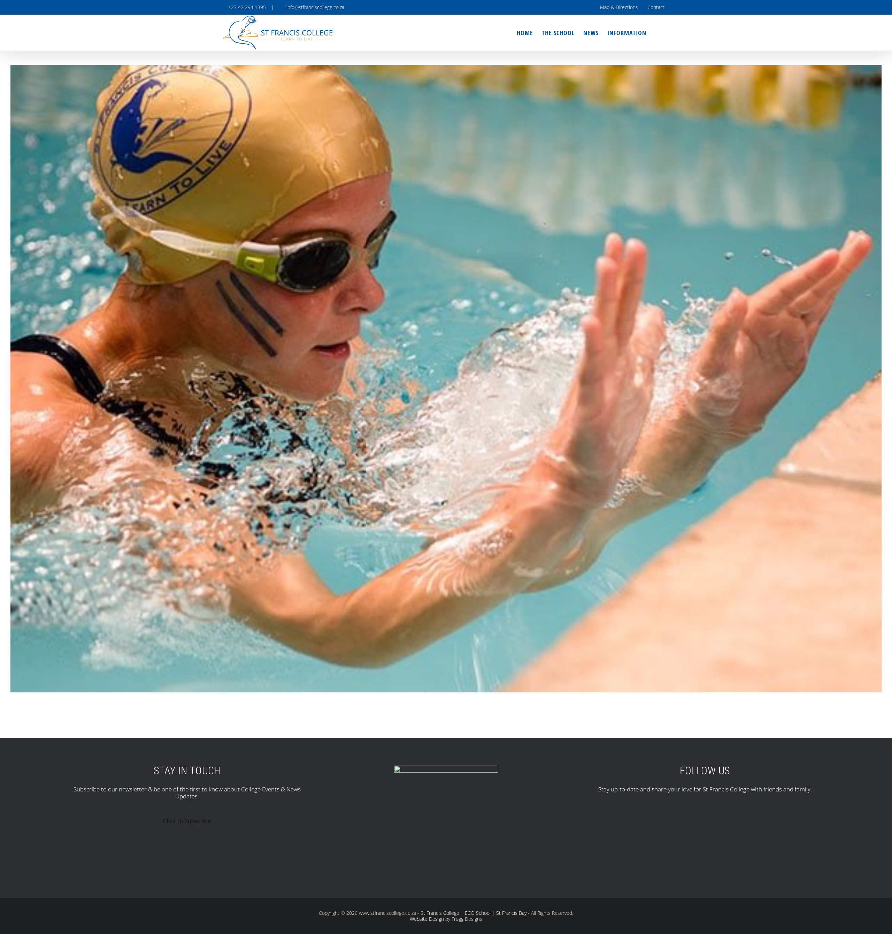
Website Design (427, 919)
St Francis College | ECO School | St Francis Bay (473, 913)
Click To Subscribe (187, 821)
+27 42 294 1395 (246, 7)
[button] (657, 33)
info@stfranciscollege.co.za (314, 7)
